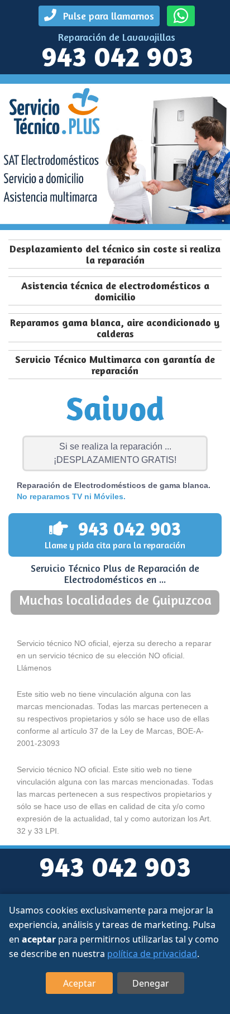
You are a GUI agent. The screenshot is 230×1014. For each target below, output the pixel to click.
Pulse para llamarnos (107, 15)
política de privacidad (152, 954)
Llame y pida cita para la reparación (115, 534)
